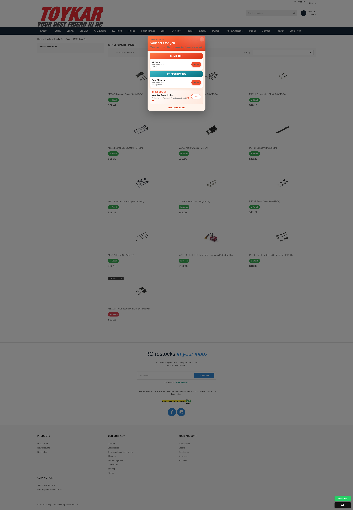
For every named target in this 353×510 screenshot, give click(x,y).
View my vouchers (176, 107)
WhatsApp (342, 499)
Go (196, 96)
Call (342, 505)
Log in (195, 64)
